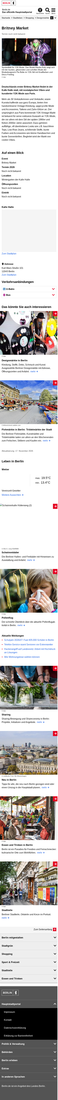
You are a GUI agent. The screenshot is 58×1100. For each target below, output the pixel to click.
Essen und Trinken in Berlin (17, 845)
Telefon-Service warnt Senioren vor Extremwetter (28, 644)
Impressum (9, 1012)
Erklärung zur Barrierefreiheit (18, 1036)
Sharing (6, 714)
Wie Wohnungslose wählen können (22, 657)
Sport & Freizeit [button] (10, 962)
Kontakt (8, 1020)
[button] (53, 17)
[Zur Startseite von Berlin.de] (10, 995)
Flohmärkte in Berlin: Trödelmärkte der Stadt (27, 429)
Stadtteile (7, 910)
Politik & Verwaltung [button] (13, 1044)
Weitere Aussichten (11, 495)
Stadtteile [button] (7, 970)
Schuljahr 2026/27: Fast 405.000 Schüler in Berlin (29, 640)
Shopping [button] (7, 954)
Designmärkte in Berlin (14, 360)
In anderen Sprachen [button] (13, 1076)
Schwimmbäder (10, 552)
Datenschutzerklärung (15, 1028)
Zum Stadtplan (9, 253)
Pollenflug (7, 617)
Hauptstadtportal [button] (11, 1004)
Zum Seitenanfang (43, 929)
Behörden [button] (7, 1052)
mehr (32, 371)
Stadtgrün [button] (7, 945)
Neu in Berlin (9, 779)
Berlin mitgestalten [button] (12, 937)
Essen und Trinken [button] (12, 978)
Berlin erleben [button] (9, 1060)
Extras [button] (5, 1068)
